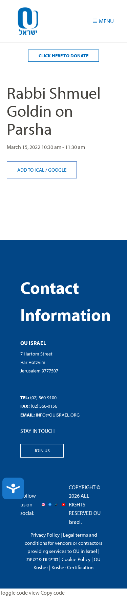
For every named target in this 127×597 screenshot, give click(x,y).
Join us (42, 450)
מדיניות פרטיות (42, 559)
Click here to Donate (63, 56)
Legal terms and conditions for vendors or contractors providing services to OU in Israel (63, 543)
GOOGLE (57, 170)
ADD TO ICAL (31, 170)
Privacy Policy (45, 535)
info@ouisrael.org (58, 415)
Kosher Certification (72, 567)
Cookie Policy (76, 559)
